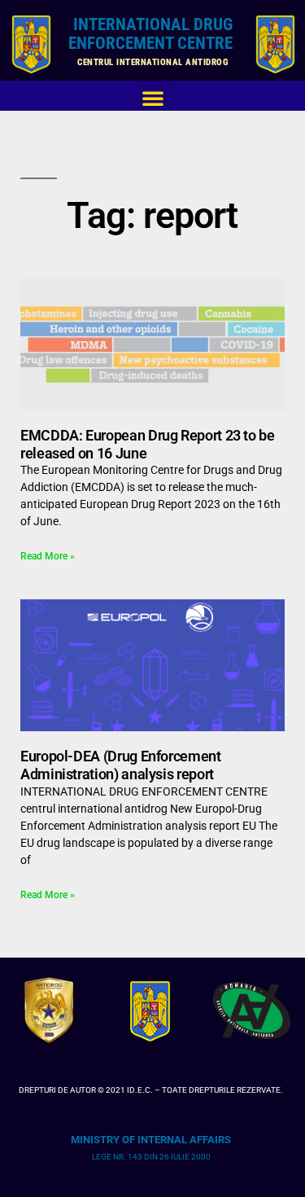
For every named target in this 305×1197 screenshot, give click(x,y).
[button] (153, 98)
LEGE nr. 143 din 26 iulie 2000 (151, 1156)
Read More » (47, 556)
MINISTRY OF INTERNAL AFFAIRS (151, 1139)
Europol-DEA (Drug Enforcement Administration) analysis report (120, 765)
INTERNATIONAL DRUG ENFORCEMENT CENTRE (152, 34)
